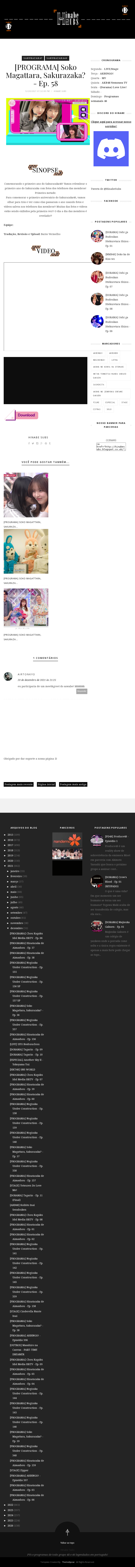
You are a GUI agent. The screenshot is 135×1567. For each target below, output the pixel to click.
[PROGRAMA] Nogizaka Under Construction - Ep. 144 (26, 1393)
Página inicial (46, 784)
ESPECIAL (110, 402)
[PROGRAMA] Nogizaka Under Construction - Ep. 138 (26, 1108)
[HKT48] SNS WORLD (22, 1069)
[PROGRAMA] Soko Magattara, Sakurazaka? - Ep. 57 (26, 1151)
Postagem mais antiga (73, 784)
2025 (11, 1520)
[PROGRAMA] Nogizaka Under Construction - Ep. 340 (26, 1450)
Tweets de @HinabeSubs (106, 188)
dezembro (17, 928)
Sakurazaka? (33, 58)
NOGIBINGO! (99, 360)
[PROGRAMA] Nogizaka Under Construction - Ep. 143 (26, 1277)
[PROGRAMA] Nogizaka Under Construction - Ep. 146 (26, 1422)
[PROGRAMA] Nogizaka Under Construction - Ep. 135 (26, 967)
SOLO (109, 409)
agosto (15, 907)
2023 (11, 1510)
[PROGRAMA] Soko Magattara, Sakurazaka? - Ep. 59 (26, 1436)
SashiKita (98, 385)
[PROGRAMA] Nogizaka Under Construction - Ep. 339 (26, 1292)
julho (14, 902)
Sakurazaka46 (57, 58)
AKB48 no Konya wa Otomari (108, 367)
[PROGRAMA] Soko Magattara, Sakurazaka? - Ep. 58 (26, 1325)
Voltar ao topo (67, 1542)
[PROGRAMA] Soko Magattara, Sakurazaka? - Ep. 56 (26, 1010)
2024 (11, 1515)
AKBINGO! (98, 353)
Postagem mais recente (19, 784)
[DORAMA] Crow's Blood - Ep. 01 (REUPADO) (116, 881)
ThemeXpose (68, 1562)
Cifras (97, 409)
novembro (17, 923)
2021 (11, 865)
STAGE (124, 402)
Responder (81, 691)
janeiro (15, 871)
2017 (11, 845)
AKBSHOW (113, 353)
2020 (11, 860)
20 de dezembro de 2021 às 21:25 (37, 680)
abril (14, 886)
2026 (11, 1525)
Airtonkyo (26, 674)
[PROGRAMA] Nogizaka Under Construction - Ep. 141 (26, 1248)
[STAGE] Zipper (19, 1470)
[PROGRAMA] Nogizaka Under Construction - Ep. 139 (26, 1123)
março (15, 881)
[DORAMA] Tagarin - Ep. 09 (26, 1049)
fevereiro (16, 876)
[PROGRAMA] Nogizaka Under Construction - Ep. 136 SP (26, 981)
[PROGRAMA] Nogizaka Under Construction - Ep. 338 (26, 1166)
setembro (17, 912)
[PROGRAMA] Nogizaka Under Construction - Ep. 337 (26, 1024)
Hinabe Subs (38, 437)
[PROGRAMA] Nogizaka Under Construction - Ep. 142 (26, 1263)
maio (14, 892)
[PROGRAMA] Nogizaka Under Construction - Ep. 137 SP (26, 996)
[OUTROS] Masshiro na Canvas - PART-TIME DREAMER (24, 1349)
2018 (11, 850)
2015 (11, 834)
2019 (11, 855)
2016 (11, 840)
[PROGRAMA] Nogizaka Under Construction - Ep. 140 (26, 1137)
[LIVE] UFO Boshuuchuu (25, 1044)
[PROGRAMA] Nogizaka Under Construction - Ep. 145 (26, 1408)
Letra (115, 360)
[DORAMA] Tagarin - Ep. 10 (26, 1054)
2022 (11, 1504)
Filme (96, 402)
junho (15, 897)
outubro (16, 917)
